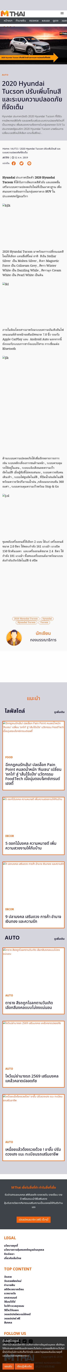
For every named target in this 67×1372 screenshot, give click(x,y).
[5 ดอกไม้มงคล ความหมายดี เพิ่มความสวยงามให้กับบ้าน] (33, 814)
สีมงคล (8, 1323)
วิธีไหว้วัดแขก (11, 1310)
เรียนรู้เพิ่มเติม (24, 1366)
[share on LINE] (29, 163)
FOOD (9, 757)
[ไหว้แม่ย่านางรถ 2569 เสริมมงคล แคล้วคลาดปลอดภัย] (33, 1042)
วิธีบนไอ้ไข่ (9, 1302)
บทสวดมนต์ (10, 1298)
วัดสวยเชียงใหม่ (12, 1281)
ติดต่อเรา (9, 1254)
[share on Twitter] (22, 163)
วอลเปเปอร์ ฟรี (12, 1319)
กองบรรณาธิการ (43, 640)
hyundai (47, 619)
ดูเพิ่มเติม (59, 712)
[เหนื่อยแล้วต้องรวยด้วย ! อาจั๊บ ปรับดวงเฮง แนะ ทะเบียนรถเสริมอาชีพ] (33, 1116)
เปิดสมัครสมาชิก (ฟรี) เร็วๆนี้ (33, 1220)
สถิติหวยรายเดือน (14, 1289)
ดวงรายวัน (10, 1293)
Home (5, 149)
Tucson (44, 622)
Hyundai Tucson (26, 622)
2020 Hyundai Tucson (26, 619)
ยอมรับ (8, 1366)
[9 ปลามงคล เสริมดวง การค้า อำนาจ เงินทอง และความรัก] (33, 883)
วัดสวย (8, 1277)
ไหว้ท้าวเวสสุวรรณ (14, 1306)
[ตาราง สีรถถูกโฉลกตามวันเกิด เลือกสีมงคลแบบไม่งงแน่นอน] (33, 969)
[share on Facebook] (14, 163)
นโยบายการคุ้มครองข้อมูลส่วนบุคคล (24, 1250)
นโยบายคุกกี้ (11, 1246)
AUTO (5, 75)
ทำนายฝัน (21, 21)
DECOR (9, 836)
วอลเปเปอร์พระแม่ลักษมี (17, 1314)
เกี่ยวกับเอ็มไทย (12, 1258)
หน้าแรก (8, 21)
